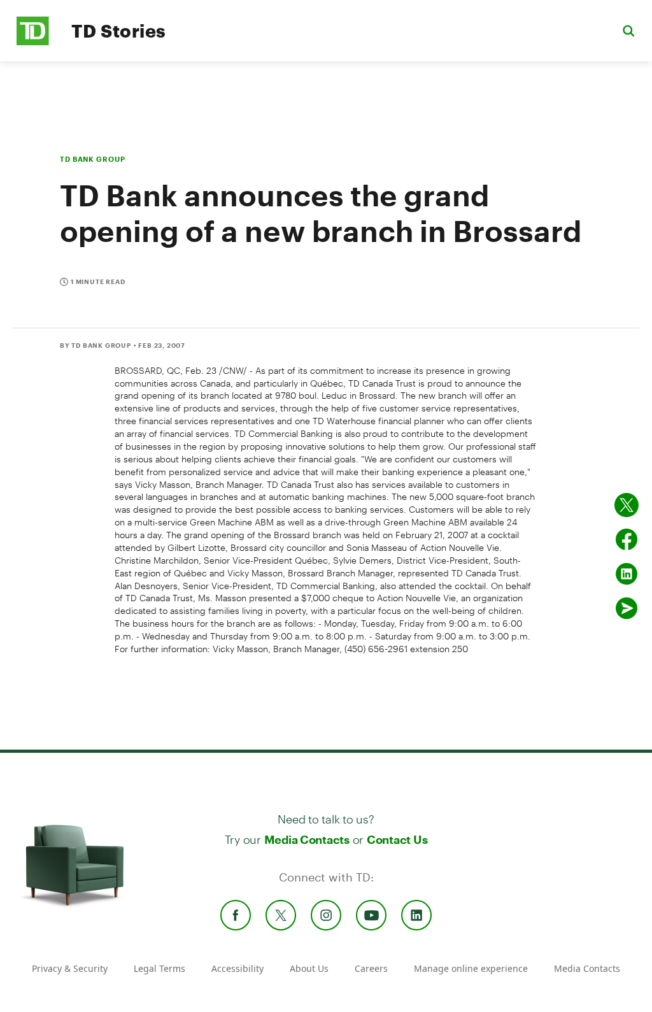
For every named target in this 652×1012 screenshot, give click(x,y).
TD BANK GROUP (92, 159)
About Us (309, 968)
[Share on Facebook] (626, 539)
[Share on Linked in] (626, 574)
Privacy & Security (70, 968)
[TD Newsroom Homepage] (33, 42)
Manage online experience (471, 968)
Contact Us (397, 839)
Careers (371, 968)
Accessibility (237, 968)
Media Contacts (307, 839)
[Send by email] (626, 608)
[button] (628, 30)
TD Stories (118, 30)
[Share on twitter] (626, 505)
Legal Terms (159, 968)
